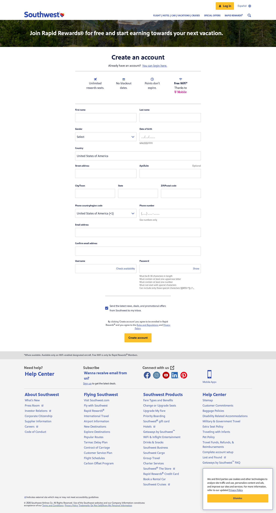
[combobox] (105, 136)
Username (80, 261)
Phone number (147, 205)
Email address (82, 224)
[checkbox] (138, 308)
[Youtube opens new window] (166, 375)
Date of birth (146, 129)
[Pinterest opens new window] (184, 375)
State (120, 185)
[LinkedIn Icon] (175, 375)
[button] (225, 6)
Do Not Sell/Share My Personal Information (111, 505)
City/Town (80, 185)
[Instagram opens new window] (156, 375)
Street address (82, 165)
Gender (78, 129)
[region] (238, 489)
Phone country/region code (88, 205)
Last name (144, 110)
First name (80, 110)
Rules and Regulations (147, 325)
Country (79, 148)
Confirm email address (86, 243)
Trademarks (84, 505)
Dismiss (237, 498)
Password (144, 261)
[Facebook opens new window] (147, 375)
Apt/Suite (144, 165)
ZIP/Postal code (168, 185)
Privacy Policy (71, 505)
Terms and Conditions (53, 505)
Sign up (87, 383)
